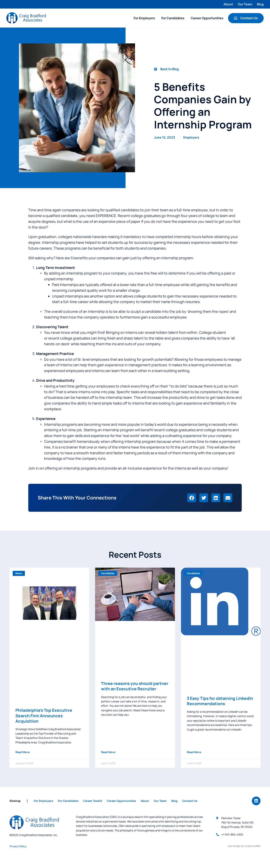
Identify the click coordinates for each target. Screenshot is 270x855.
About (228, 4)
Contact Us (189, 801)
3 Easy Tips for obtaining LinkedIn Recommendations (220, 700)
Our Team (245, 4)
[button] (191, 497)
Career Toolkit (92, 801)
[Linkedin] (256, 801)
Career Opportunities (207, 18)
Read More (22, 752)
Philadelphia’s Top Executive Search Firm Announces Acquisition (43, 715)
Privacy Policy (17, 846)
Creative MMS (252, 845)
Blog (260, 4)
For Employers (144, 18)
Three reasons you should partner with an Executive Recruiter (134, 686)
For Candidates (172, 18)
